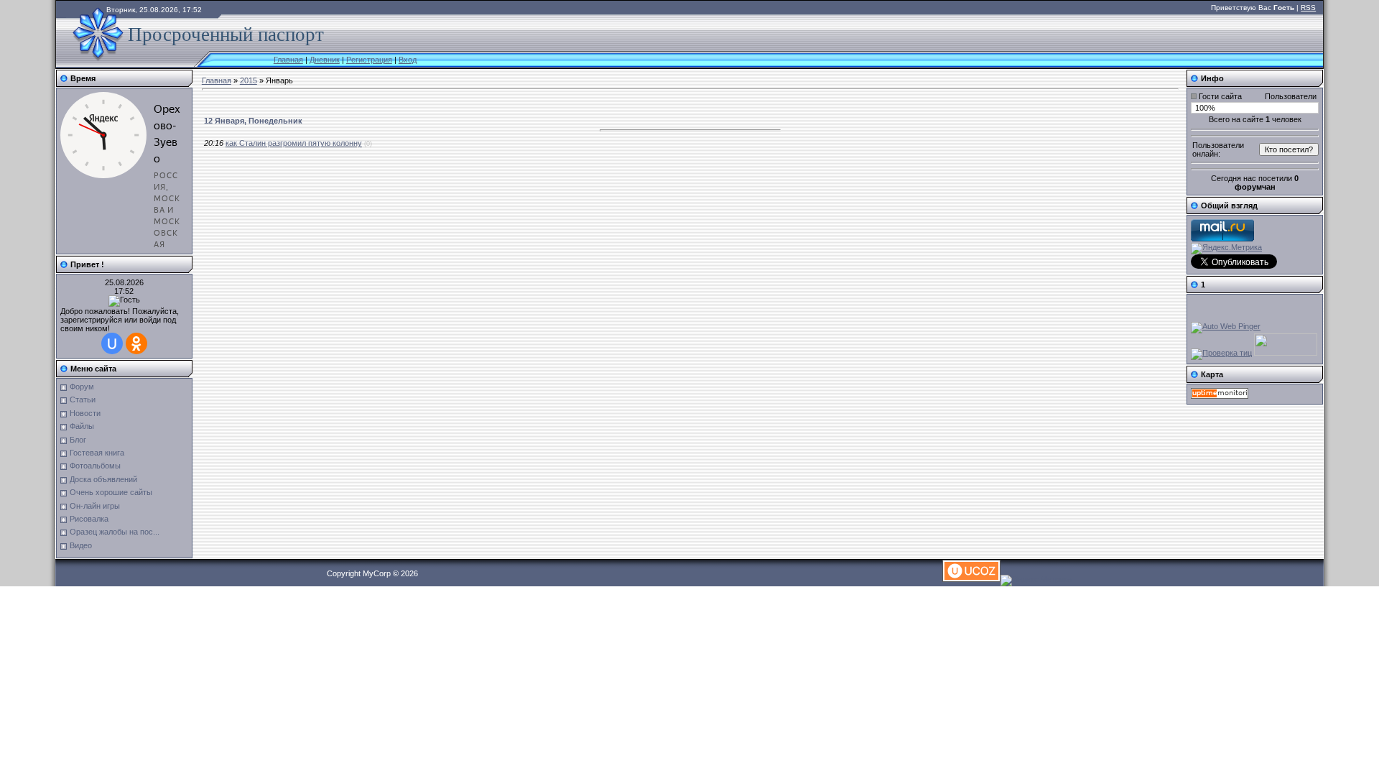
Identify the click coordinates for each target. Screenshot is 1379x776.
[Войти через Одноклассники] (136, 343)
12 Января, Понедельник (253, 120)
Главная (288, 59)
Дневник (325, 59)
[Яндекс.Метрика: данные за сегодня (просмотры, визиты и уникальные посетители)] (1226, 248)
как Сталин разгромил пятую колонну (294, 143)
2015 (248, 80)
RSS (1308, 7)
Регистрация (369, 59)
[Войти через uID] (112, 343)
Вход (408, 59)
